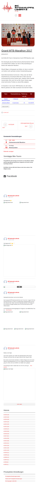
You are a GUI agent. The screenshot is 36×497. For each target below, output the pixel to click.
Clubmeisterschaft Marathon (17, 142)
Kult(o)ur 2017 (8, 126)
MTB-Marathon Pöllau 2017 (27, 125)
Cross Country (5, 106)
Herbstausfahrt (13, 147)
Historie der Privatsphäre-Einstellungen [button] (13, 478)
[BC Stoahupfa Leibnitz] (18, 7)
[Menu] (19, 15)
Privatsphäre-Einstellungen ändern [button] (12, 476)
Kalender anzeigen (9, 151)
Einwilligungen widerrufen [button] (11, 481)
